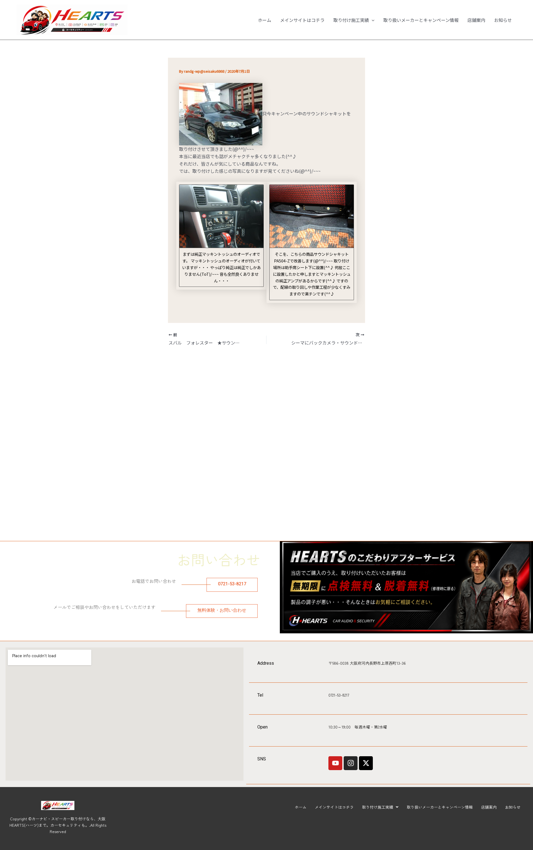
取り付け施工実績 (351, 20)
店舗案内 (476, 20)
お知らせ (503, 20)
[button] (371, 20)
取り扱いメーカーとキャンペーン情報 (421, 20)
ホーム (264, 20)
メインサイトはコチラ (302, 20)
